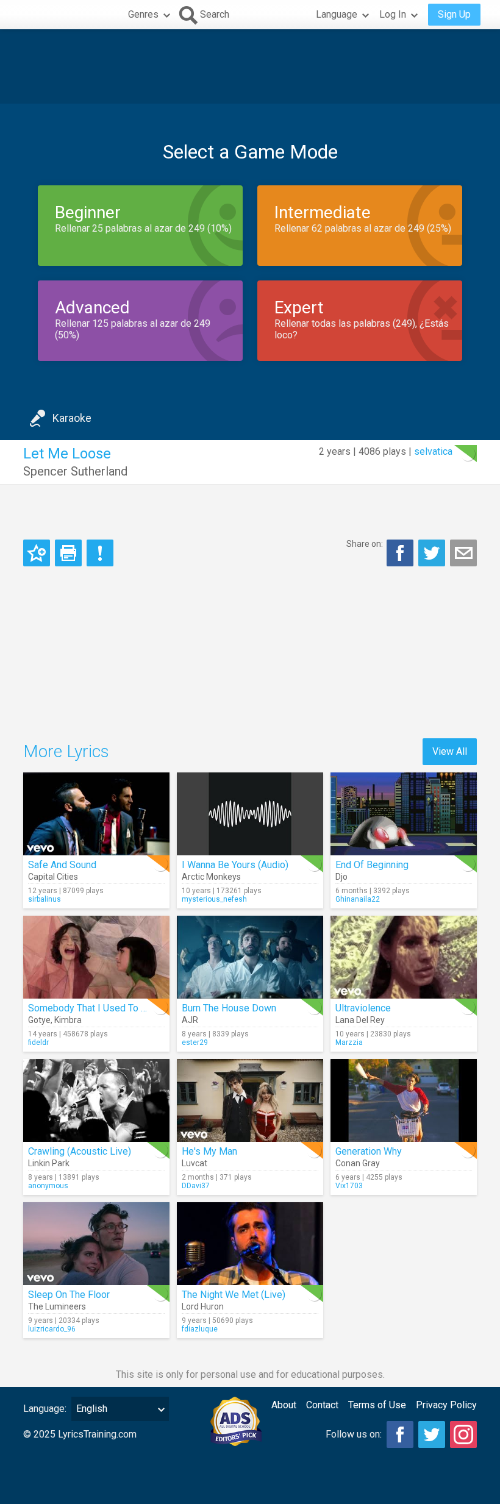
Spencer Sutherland (75, 471)
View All (449, 751)
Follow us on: (354, 1434)
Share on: (364, 544)
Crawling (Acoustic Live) (79, 1151)
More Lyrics (66, 751)
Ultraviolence (363, 1008)
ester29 (195, 1042)
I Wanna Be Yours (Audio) (235, 865)
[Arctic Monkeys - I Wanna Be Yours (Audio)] (250, 813)
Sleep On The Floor (69, 1294)
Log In (392, 14)
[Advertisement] (250, 66)
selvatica (433, 451)
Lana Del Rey (360, 1020)
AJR (190, 1020)
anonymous (48, 1185)
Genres (143, 14)
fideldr (38, 1042)
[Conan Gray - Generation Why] (403, 1100)
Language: (44, 1408)
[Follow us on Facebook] (400, 1434)
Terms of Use (377, 1405)
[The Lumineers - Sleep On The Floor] (96, 1243)
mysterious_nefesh (214, 899)
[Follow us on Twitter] (431, 1434)
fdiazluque (200, 1329)
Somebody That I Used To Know (96, 1008)
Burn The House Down (229, 1008)
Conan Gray (357, 1163)
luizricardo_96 (52, 1329)
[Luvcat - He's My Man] (250, 1100)
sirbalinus (44, 899)
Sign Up (454, 14)
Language (336, 14)
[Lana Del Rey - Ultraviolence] (403, 957)
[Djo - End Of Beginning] (403, 813)
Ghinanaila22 (357, 899)
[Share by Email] (463, 553)
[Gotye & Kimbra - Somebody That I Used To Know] (96, 957)
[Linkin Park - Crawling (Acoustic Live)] (96, 1100)
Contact (322, 1405)
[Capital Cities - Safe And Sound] (96, 813)
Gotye (39, 1020)
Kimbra (68, 1020)
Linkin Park (49, 1163)
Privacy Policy (446, 1405)
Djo (341, 877)
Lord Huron (203, 1306)
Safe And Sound (62, 865)
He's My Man (209, 1151)
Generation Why (368, 1151)
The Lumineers (57, 1306)
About (283, 1405)
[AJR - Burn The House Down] (250, 957)
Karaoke (71, 418)
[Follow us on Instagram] (463, 1434)
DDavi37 (196, 1185)
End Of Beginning (372, 865)
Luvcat (194, 1163)
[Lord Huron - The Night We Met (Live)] (250, 1243)
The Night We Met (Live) (233, 1294)
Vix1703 (349, 1185)
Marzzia (349, 1042)
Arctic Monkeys (211, 877)
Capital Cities (53, 877)
